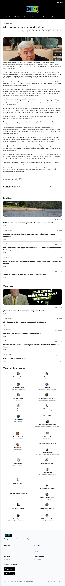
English (36, 551)
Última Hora (8, 16)
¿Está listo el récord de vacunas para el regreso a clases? (23, 311)
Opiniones (36, 16)
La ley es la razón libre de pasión (14, 358)
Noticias (17, 16)
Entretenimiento (56, 16)
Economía (26, 16)
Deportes (45, 16)
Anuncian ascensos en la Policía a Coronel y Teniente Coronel (25, 274)
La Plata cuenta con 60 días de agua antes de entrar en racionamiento (28, 223)
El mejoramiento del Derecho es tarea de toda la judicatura (24, 322)
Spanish (36, 549)
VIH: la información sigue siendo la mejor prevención (22, 333)
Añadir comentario (55, 187)
